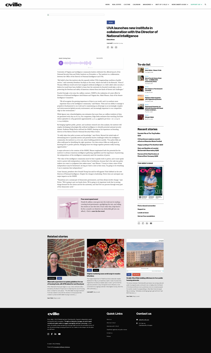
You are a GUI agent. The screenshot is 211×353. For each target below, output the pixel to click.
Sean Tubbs (50, 298)
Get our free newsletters (146, 216)
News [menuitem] (108, 4)
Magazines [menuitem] (147, 4)
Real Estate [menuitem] (116, 4)
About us (109, 319)
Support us (141, 209)
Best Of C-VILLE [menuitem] (161, 4)
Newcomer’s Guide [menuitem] (179, 4)
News (111, 22)
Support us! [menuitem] (195, 4)
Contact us (109, 333)
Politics (96, 270)
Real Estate (136, 274)
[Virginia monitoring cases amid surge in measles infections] (105, 253)
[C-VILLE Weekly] (14, 4)
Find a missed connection (147, 206)
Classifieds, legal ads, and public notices (117, 329)
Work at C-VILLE (111, 322)
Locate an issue (143, 213)
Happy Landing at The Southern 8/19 (150, 145)
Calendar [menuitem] (136, 4)
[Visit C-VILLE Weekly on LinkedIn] (55, 334)
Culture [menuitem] (127, 4)
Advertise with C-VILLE (113, 326)
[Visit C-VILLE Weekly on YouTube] (59, 334)
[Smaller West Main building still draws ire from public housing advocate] (145, 255)
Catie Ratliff (110, 43)
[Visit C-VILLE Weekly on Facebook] (52, 334)
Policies (109, 336)
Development (52, 278)
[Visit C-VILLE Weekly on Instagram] (48, 334)
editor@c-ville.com (144, 320)
